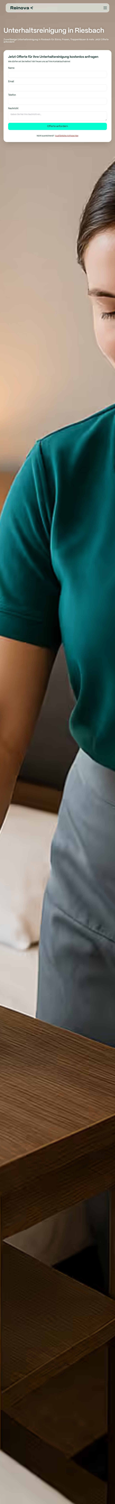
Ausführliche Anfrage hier (66, 136)
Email (11, 81)
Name (11, 68)
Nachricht (13, 108)
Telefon (12, 95)
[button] (105, 7)
